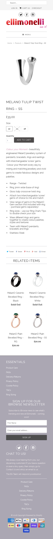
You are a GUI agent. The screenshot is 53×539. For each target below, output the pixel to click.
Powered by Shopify (34, 515)
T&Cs (8, 390)
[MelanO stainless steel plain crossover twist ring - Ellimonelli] (26, 70)
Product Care (12, 368)
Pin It (28, 252)
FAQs (8, 372)
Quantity (10, 136)
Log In (14, 8)
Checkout (37, 8)
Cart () (26, 8)
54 (17, 129)
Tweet (11, 252)
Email (43, 252)
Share (20, 252)
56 (25, 129)
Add (35, 252)
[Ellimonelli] (26, 24)
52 (9, 129)
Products (18, 43)
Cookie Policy (12, 386)
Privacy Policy (12, 381)
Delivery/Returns (13, 377)
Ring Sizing (11, 395)
